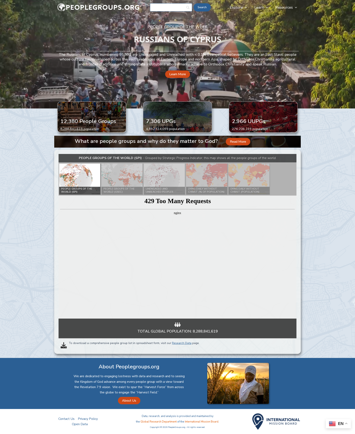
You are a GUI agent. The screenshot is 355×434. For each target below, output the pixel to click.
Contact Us (66, 419)
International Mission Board (201, 422)
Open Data (80, 424)
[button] (245, 7)
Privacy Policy (88, 419)
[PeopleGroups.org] (98, 7)
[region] (177, 236)
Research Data (181, 343)
